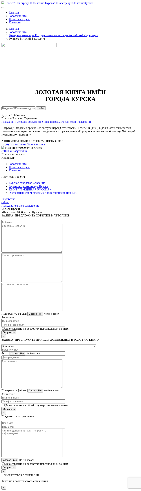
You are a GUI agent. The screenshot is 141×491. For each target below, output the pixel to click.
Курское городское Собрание (27, 182)
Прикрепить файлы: (14, 313)
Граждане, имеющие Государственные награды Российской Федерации (46, 121)
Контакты (15, 22)
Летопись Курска (19, 19)
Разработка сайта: (8, 200)
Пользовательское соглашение (20, 205)
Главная (14, 12)
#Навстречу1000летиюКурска (74, 3)
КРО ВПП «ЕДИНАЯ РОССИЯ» (30, 189)
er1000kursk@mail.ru (14, 151)
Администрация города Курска (28, 186)
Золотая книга (18, 15)
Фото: (5, 353)
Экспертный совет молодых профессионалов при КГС (43, 192)
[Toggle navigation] (2, 7)
